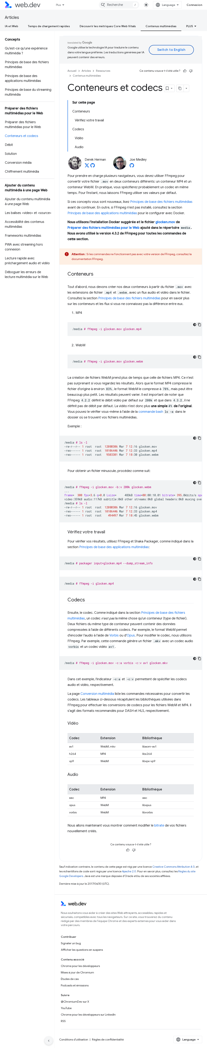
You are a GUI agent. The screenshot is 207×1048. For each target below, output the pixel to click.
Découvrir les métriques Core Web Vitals (108, 26)
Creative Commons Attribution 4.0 (173, 866)
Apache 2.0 (129, 871)
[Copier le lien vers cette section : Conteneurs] (97, 274)
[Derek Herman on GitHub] (92, 166)
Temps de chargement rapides (49, 26)
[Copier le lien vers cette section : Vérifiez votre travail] (108, 532)
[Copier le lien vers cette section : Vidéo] (82, 723)
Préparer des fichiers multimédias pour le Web (103, 228)
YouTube (66, 1008)
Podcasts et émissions (75, 985)
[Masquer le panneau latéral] (49, 1041)
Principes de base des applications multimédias (102, 213)
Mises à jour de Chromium (77, 972)
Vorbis (114, 635)
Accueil (72, 71)
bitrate (159, 825)
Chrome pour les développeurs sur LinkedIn (88, 1014)
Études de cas (70, 979)
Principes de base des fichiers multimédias (161, 202)
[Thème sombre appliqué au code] (194, 324)
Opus (131, 635)
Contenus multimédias (161, 26)
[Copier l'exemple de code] (199, 324)
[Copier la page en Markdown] (180, 88)
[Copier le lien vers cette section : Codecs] (88, 600)
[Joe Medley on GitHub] (132, 166)
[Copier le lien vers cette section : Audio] (81, 774)
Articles (12, 17)
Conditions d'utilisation (73, 1039)
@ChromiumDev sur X (75, 1001)
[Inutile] (191, 71)
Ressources (103, 71)
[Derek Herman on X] (87, 166)
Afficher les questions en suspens (82, 950)
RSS (63, 1021)
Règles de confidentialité (108, 1039)
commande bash (150, 412)
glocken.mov (165, 222)
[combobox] (119, 5)
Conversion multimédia (97, 694)
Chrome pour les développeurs (80, 966)
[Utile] (185, 71)
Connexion (194, 5)
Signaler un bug (71, 943)
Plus (58, 5)
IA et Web (11, 26)
